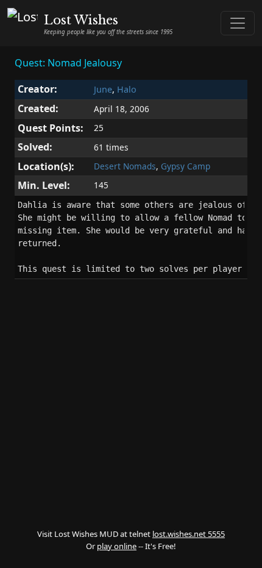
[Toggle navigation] (238, 23)
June (103, 89)
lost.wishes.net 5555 (188, 533)
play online (116, 546)
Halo (126, 89)
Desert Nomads (125, 166)
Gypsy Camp (185, 166)
